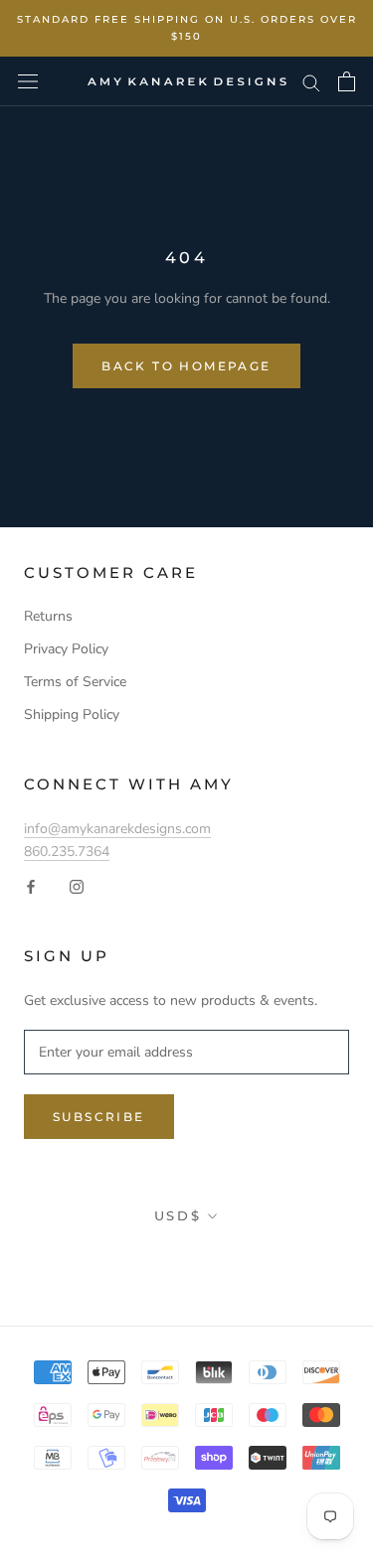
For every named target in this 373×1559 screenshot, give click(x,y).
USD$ (177, 1215)
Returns (48, 616)
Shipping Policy (71, 714)
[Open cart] (346, 81)
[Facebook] (31, 885)
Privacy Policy (66, 648)
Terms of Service (75, 681)
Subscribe (99, 1116)
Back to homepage (186, 365)
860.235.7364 (66, 851)
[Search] (311, 81)
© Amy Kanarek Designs (186, 1260)
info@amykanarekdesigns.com (117, 828)
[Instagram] (77, 885)
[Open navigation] (28, 81)
